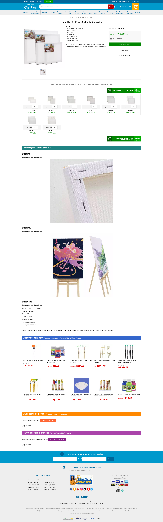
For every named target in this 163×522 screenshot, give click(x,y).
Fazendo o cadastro (33, 482)
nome (51, 459)
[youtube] (88, 489)
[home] (30, 9)
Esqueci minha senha (33, 487)
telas (91, 17)
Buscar (111, 7)
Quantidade (29, 107)
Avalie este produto (48, 420)
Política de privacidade (50, 485)
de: (24, 363)
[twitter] (91, 489)
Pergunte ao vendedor (57, 439)
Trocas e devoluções (49, 487)
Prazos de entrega (33, 489)
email (80, 459)
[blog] (74, 489)
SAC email (96, 467)
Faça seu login (135, 1)
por (24, 366)
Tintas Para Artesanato (81, 17)
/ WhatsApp (84, 467)
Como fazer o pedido (33, 480)
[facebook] (71, 489)
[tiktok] (84, 489)
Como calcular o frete (33, 485)
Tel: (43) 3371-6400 (125, 7)
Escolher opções (125, 44)
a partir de (50, 366)
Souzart (68, 26)
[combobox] (77, 6)
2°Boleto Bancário (49, 482)
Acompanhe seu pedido (50, 480)
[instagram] (81, 489)
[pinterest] (77, 489)
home (71, 17)
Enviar (110, 459)
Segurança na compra (50, 489)
